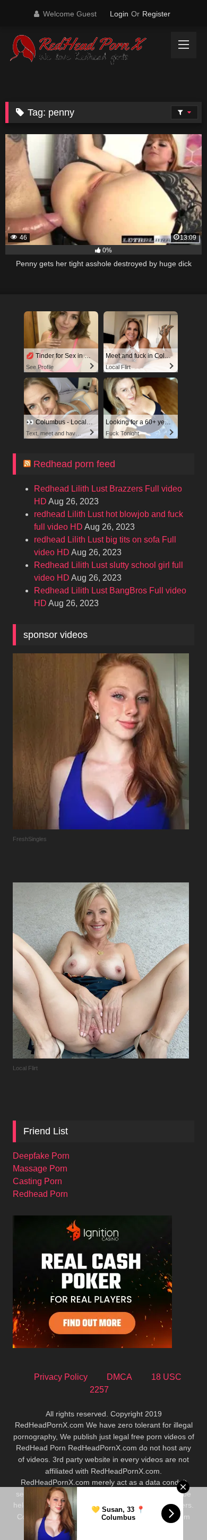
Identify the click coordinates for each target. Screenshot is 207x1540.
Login (119, 14)
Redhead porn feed (74, 464)
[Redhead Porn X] (85, 50)
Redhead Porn (40, 1193)
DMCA (119, 1376)
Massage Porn (40, 1168)
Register (156, 14)
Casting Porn (37, 1181)
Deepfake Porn (41, 1155)
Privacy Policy (61, 1376)
